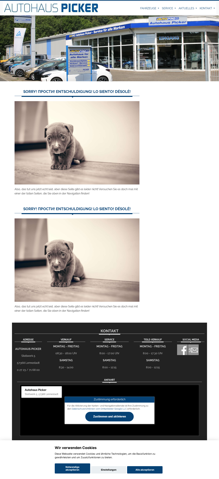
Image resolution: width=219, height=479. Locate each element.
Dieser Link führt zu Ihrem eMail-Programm (193, 349)
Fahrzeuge (148, 8)
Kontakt (206, 8)
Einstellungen (108, 469)
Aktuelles (187, 8)
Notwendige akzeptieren (72, 468)
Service (168, 8)
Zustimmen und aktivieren (109, 416)
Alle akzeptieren (145, 469)
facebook (182, 349)
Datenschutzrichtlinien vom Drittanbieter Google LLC (99, 409)
